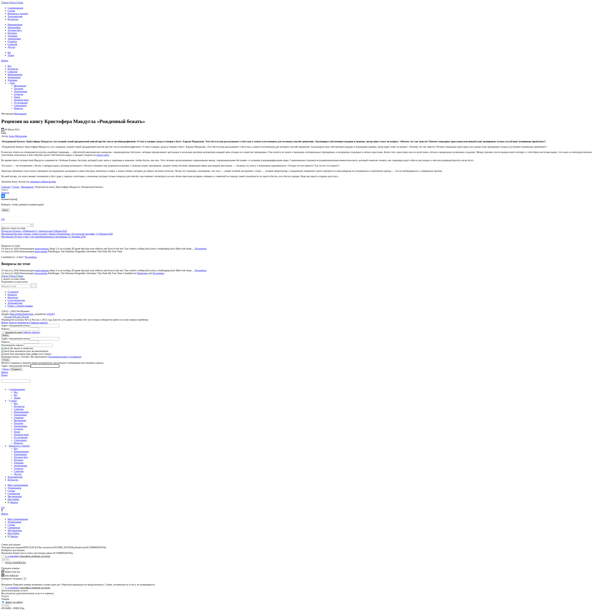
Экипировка (14, 38)
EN (3, 219)
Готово (6, 360)
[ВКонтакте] (3, 196)
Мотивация (20, 85)
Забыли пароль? (39, 322)
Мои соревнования (18, 485)
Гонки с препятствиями (20, 306)
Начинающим (15, 24)
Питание (12, 33)
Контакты (13, 297)
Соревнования (15, 8)
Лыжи (11, 55)
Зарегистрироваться (19, 322)
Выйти (14, 502)
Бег (9, 52)
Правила (12, 294)
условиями (13, 556)
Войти (4, 60)
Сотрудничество (16, 300)
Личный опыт (21, 100)
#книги (5, 192)
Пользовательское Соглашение (64, 356)
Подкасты (13, 19)
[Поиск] (32, 225)
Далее (5, 559)
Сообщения (14, 493)
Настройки (13, 499)
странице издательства (43, 181)
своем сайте (102, 155)
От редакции (21, 102)
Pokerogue (142, 273)
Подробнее (200, 248)
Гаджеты (12, 41)
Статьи (11, 10)
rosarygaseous (42, 248)
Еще (12, 83)
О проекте (13, 291)
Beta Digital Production (21, 314)
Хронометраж (15, 16)
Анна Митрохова (18, 136)
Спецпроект (20, 105)
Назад (6, 369)
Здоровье (12, 36)
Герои (17, 97)
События (12, 44)
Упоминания (14, 488)
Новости (18, 108)
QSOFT (51, 314)
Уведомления (15, 496)
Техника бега (15, 30)
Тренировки (14, 27)
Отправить (16, 369)
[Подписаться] (34, 285)
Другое (11, 47)
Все (9, 66)
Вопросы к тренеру (18, 13)
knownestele (41, 251)
